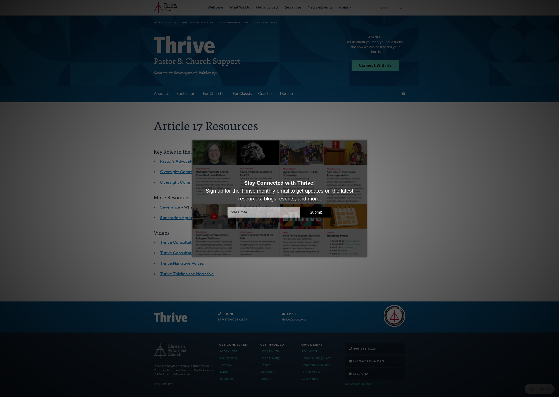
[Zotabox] (364, 253)
